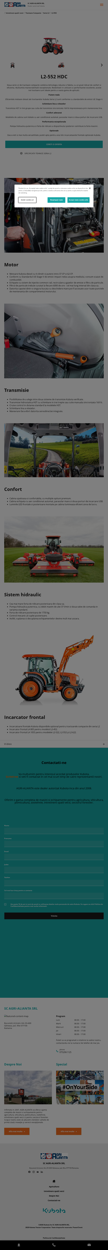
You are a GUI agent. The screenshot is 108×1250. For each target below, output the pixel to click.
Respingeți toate (56, 200)
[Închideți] (90, 188)
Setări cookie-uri (27, 200)
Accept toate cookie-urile (78, 200)
